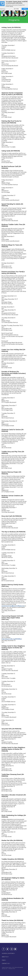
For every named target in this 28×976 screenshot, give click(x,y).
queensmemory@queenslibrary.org (12, 606)
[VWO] (5, 8)
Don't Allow (16, 8)
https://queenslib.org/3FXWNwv (11, 639)
